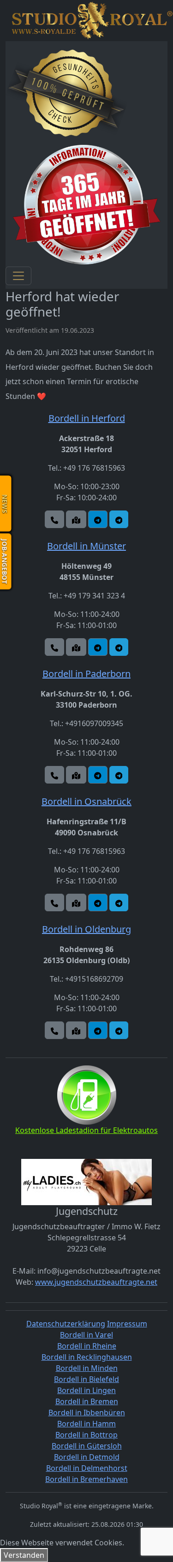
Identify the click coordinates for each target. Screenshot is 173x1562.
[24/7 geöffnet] (86, 204)
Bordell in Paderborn (86, 673)
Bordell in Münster (86, 546)
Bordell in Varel (86, 1335)
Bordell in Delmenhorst (86, 1468)
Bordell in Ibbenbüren (86, 1412)
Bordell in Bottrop (86, 1435)
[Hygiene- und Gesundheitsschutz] (67, 93)
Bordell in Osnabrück (86, 801)
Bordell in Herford (86, 418)
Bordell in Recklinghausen (87, 1357)
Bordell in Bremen (86, 1401)
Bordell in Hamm (86, 1424)
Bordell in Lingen (86, 1390)
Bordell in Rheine (86, 1346)
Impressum (127, 1324)
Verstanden (24, 1555)
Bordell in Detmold (86, 1457)
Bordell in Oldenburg (86, 929)
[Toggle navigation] (18, 276)
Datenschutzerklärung (65, 1324)
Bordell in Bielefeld (86, 1379)
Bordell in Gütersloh (87, 1446)
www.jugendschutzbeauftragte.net (96, 1282)
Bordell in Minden (87, 1368)
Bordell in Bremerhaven (86, 1479)
